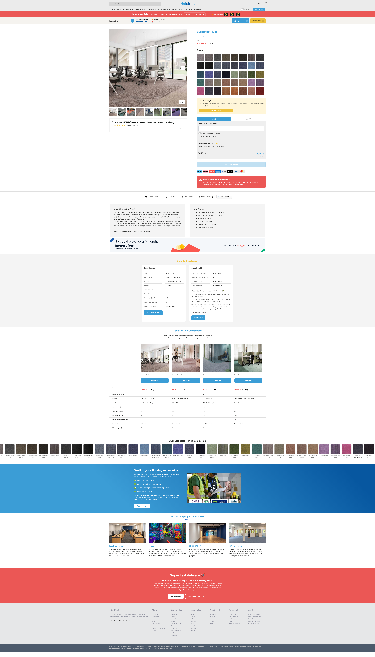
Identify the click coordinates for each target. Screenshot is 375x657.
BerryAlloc (193, 626)
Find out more (142, 506)
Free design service (254, 616)
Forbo (192, 623)
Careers (154, 619)
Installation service (158, 19)
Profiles (231, 621)
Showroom (155, 616)
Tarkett (192, 619)
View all (187, 519)
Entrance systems (235, 623)
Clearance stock (253, 623)
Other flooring (163, 9)
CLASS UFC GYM (195, 546)
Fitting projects (157, 626)
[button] (264, 4)
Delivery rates (176, 596)
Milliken (173, 626)
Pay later (251, 619)
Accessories (176, 9)
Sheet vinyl (139, 9)
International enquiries (196, 596)
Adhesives (232, 614)
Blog (153, 621)
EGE (172, 637)
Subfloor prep (233, 616)
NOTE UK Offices (235, 546)
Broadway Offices (116, 546)
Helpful (187, 9)
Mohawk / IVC (176, 628)
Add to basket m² (231, 164)
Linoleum (151, 9)
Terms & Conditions (158, 628)
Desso (173, 621)
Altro (211, 619)
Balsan (173, 616)
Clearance (197, 9)
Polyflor (193, 614)
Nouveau (174, 614)
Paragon (174, 635)
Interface (193, 628)
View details (154, 380)
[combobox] (135, 4)
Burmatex (174, 619)
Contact (154, 630)
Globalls (152, 546)
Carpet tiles (115, 9)
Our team (155, 614)
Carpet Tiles (200, 36)
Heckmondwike (176, 630)
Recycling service (254, 621)
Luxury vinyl (127, 9)
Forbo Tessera (175, 633)
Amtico (192, 633)
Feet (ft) (248, 119)
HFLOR (192, 616)
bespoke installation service (168, 474)
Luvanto (193, 621)
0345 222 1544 (258, 9)
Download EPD (198, 317)
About (155, 610)
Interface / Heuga (177, 623)
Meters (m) (214, 119)
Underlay (232, 619)
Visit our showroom (158, 22)
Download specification (153, 312)
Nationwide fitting (254, 614)
